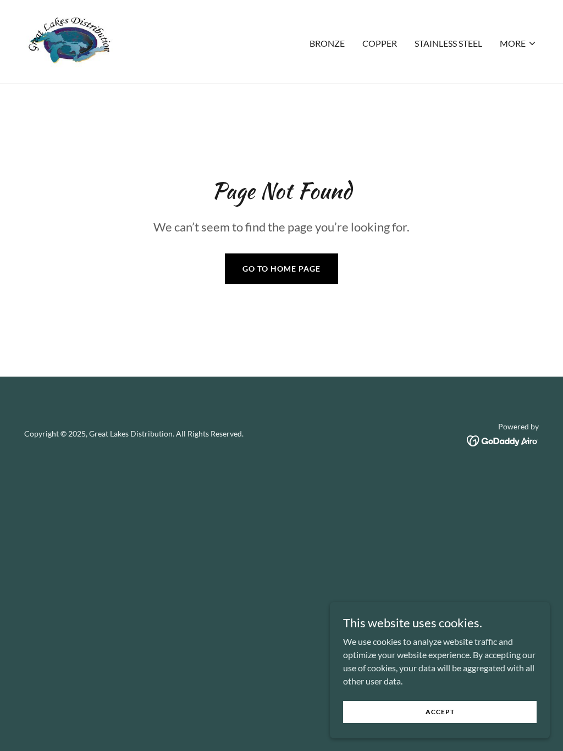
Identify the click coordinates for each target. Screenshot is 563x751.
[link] (69, 40)
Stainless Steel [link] (448, 43)
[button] (518, 43)
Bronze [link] (327, 43)
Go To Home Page (281, 268)
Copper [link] (379, 43)
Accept (440, 712)
